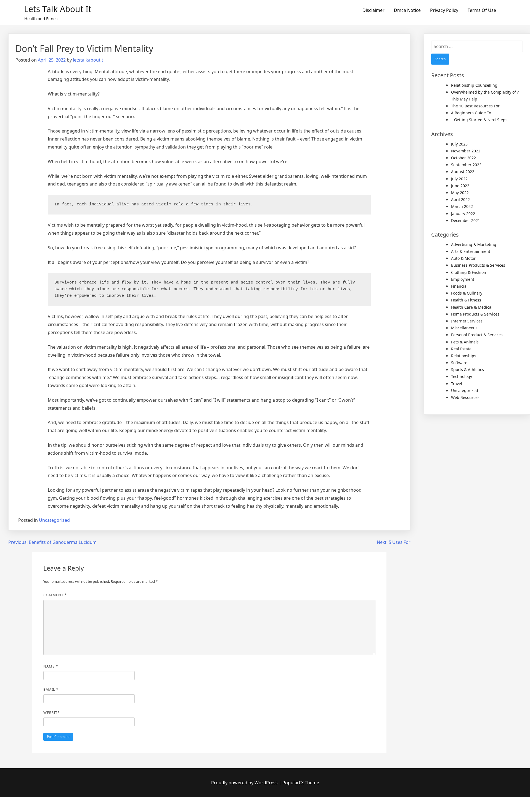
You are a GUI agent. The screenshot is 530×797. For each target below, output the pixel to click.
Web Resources (465, 397)
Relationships (463, 355)
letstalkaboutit (88, 60)
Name (50, 666)
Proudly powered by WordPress (245, 783)
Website (51, 712)
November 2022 (465, 150)
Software (459, 362)
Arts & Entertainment (470, 251)
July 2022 (459, 178)
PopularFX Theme (300, 783)
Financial (459, 286)
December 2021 (465, 220)
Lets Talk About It (57, 9)
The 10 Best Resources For (475, 105)
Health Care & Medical (471, 307)
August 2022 (462, 171)
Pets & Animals (465, 342)
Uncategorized (54, 520)
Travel (456, 383)
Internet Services (467, 321)
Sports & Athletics (467, 369)
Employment (462, 279)
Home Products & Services (475, 314)
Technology (461, 376)
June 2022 (460, 185)
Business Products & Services (478, 265)
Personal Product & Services (477, 334)
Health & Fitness (466, 300)
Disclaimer (373, 10)
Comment (55, 594)
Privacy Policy (444, 10)
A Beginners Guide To (471, 112)
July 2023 (459, 144)
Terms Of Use (482, 10)
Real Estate (461, 348)
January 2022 (463, 213)
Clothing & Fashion (468, 272)
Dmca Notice (407, 10)
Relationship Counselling (474, 85)
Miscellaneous (464, 327)
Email (51, 689)
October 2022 (463, 157)
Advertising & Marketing (473, 244)
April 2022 (460, 199)
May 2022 (460, 192)
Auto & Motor (463, 258)
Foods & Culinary (466, 293)
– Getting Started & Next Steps (479, 119)
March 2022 (462, 206)
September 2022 (466, 164)
